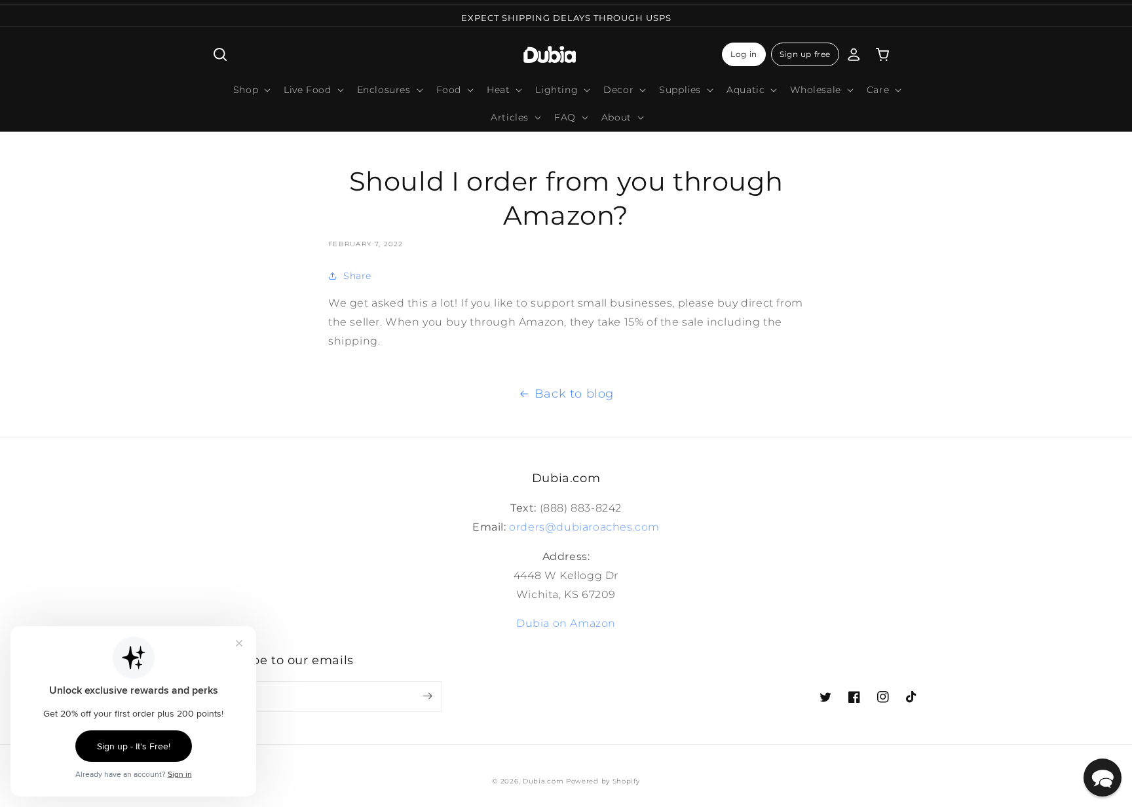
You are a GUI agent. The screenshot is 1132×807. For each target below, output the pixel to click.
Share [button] (357, 276)
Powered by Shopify (603, 781)
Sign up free (805, 54)
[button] (220, 54)
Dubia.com (543, 781)
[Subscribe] (427, 696)
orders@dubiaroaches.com (584, 527)
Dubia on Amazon (566, 623)
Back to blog (574, 393)
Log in (743, 54)
